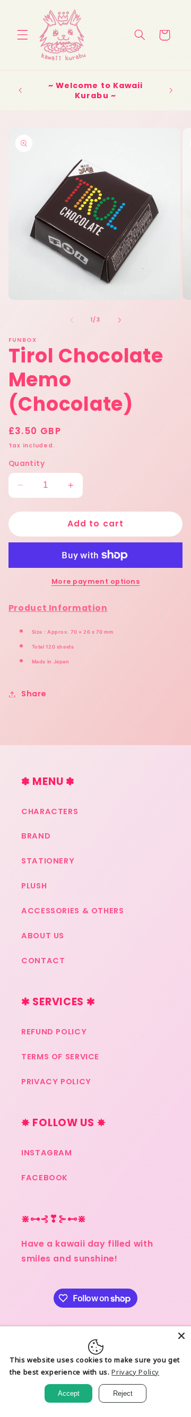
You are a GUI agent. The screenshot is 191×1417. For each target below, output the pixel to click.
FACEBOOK (44, 1177)
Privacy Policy (135, 1372)
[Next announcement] (171, 90)
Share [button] (34, 693)
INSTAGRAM (46, 1152)
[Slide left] (71, 320)
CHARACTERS (49, 811)
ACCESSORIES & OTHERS (72, 910)
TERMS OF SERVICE (60, 1056)
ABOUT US (42, 935)
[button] (22, 35)
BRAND (35, 836)
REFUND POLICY (53, 1031)
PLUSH (34, 885)
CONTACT (43, 960)
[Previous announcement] (20, 90)
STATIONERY (47, 861)
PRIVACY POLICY (56, 1081)
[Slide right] (119, 320)
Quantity (26, 464)
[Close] (181, 1335)
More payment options (95, 581)
